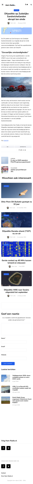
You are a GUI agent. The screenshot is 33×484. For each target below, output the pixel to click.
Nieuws (16, 10)
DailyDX (6, 140)
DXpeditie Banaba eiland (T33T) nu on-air (16, 232)
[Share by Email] (25, 150)
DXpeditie (23, 146)
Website (3, 355)
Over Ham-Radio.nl (7, 476)
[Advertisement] (13, 424)
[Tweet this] (21, 150)
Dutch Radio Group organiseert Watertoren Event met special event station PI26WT (21, 399)
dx (7, 146)
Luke (14, 23)
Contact (3, 473)
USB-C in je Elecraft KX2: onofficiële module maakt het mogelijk (21, 388)
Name (3, 338)
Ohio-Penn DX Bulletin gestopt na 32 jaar (16, 202)
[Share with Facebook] (19, 150)
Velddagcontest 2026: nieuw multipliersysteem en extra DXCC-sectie (21, 377)
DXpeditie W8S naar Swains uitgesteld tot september (16, 291)
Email (3, 346)
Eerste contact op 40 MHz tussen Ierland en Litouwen (16, 261)
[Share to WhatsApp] (23, 150)
